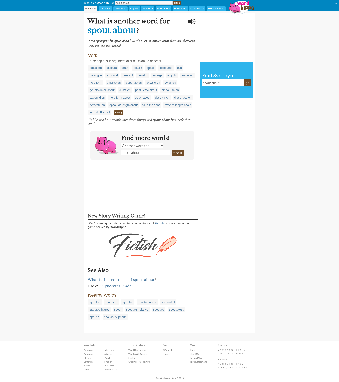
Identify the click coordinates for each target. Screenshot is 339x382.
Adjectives (109, 350)
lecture (137, 68)
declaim (111, 68)
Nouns (87, 365)
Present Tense (110, 369)
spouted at (168, 302)
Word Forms (197, 8)
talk (179, 68)
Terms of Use (196, 358)
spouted (128, 302)
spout (117, 309)
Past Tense (109, 365)
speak (151, 68)
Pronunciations (216, 8)
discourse (165, 68)
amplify (172, 75)
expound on (97, 97)
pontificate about (146, 90)
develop (143, 75)
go (247, 83)
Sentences (147, 8)
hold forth (96, 82)
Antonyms (105, 8)
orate (124, 68)
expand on (153, 82)
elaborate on (133, 82)
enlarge (157, 75)
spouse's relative (137, 309)
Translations (163, 8)
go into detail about (102, 90)
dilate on (124, 90)
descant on (162, 97)
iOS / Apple (168, 350)
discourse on (170, 90)
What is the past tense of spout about (121, 280)
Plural (107, 358)
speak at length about (123, 105)
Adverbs (108, 354)
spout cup (111, 302)
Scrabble (132, 358)
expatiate (96, 68)
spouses (158, 309)
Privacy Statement (198, 361)
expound (112, 75)
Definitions (120, 8)
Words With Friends (137, 354)
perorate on (97, 105)
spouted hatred (99, 309)
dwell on (170, 82)
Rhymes (134, 8)
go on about (142, 97)
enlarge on (114, 82)
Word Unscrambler (137, 350)
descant (128, 75)
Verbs (86, 369)
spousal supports (115, 317)
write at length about (178, 105)
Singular (108, 361)
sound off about (100, 112)
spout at (95, 302)
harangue (96, 75)
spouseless (176, 309)
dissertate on (182, 97)
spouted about (147, 302)
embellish (188, 75)
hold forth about (120, 97)
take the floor (151, 105)
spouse (94, 317)
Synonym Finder (117, 286)
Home (193, 350)
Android (166, 354)
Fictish (159, 223)
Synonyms (90, 8)
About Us (194, 354)
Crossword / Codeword (139, 361)
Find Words (180, 8)
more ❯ (118, 112)
